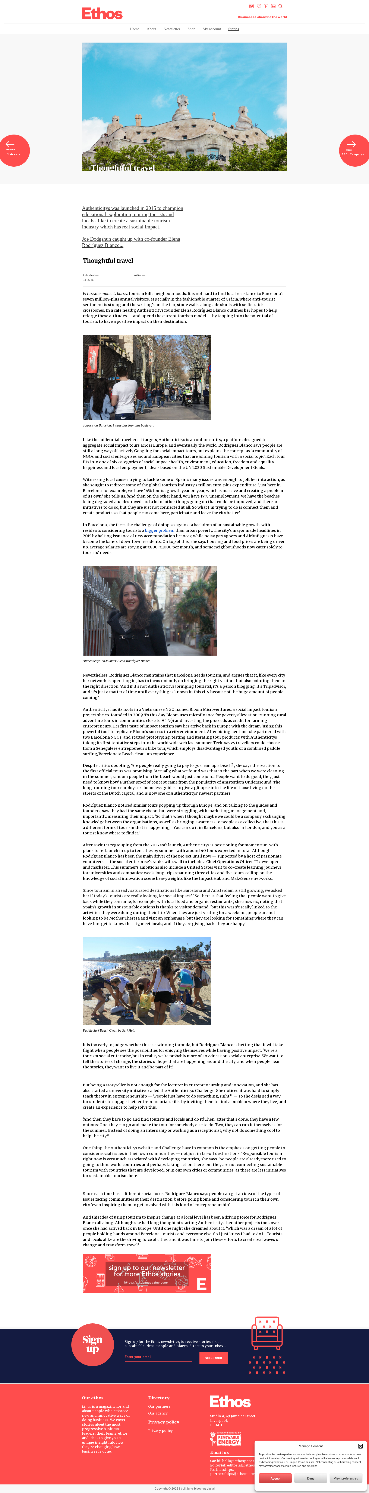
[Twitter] (251, 6)
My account (212, 29)
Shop (191, 29)
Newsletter (172, 29)
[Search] (280, 6)
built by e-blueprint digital (198, 1488)
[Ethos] (102, 13)
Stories (233, 29)
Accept (275, 1478)
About (151, 29)
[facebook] (266, 6)
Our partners (159, 1406)
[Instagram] (259, 6)
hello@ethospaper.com (242, 1461)
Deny (311, 1478)
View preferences (346, 1478)
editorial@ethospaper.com (250, 1465)
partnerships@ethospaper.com (237, 1474)
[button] (360, 1446)
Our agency (158, 1413)
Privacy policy (160, 1430)
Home (134, 29)
